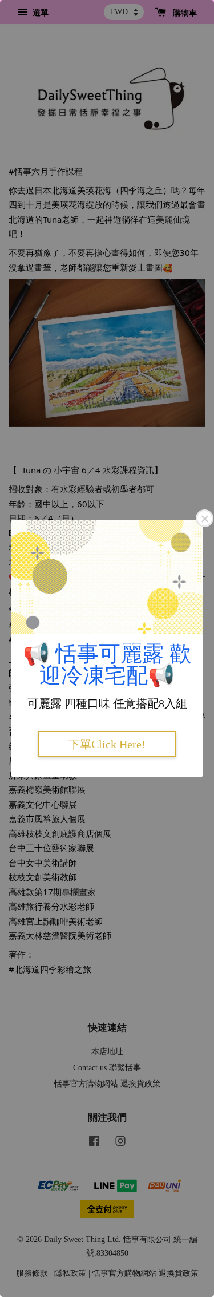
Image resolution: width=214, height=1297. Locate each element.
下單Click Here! (107, 744)
